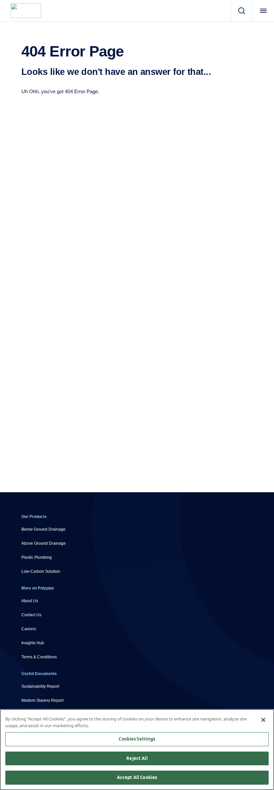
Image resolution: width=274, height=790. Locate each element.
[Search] (241, 10)
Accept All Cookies (137, 777)
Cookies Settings (137, 739)
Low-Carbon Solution (40, 571)
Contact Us (31, 615)
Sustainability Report (40, 686)
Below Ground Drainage (43, 529)
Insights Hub (32, 643)
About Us (29, 601)
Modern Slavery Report (42, 700)
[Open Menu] (263, 10)
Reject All (136, 758)
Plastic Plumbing (36, 557)
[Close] (263, 719)
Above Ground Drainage (43, 543)
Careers (28, 629)
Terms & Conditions (39, 657)
